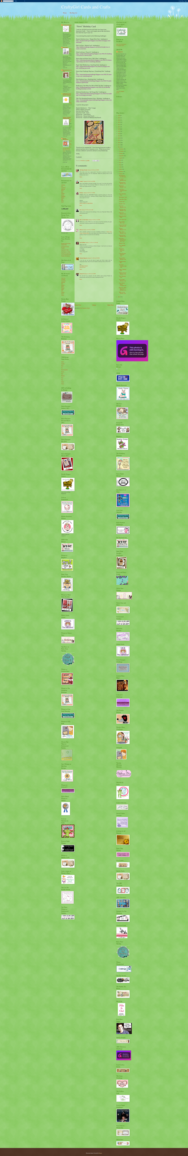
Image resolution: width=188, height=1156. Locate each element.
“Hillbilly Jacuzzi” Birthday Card (122, 273)
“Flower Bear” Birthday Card (122, 280)
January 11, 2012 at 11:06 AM (92, 242)
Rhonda (62, 375)
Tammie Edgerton (84, 258)
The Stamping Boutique (66, 254)
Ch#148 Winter (70, 74)
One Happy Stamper (84, 266)
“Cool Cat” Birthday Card (122, 206)
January (121, 173)
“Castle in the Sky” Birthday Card (123, 225)
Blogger (100, 1153)
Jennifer (63, 363)
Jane (62, 192)
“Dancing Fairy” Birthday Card (122, 235)
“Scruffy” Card (122, 203)
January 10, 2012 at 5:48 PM (89, 229)
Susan (62, 381)
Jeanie (62, 361)
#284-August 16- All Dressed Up (70, 100)
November (121, 151)
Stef (62, 379)
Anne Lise (63, 278)
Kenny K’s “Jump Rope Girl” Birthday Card (122, 289)
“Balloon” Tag (122, 243)
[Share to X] (96, 160)
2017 (119, 135)
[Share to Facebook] (97, 160)
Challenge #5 (70, 121)
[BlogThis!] (94, 160)
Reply (81, 177)
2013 (119, 144)
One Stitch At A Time (65, 252)
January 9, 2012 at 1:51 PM (94, 219)
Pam (62, 373)
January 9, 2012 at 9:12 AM (87, 209)
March (120, 169)
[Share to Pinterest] (98, 160)
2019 (119, 131)
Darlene (81, 192)
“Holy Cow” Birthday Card (122, 213)
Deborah (63, 189)
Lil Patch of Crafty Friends (65, 247)
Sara (62, 377)
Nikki (62, 289)
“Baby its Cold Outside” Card (122, 292)
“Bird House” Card (123, 197)
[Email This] (93, 160)
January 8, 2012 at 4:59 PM (89, 181)
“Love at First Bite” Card (121, 222)
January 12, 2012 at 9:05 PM (94, 258)
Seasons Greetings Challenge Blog (67, 118)
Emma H (82, 273)
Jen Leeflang (82, 242)
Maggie (62, 197)
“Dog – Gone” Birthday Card (122, 232)
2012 (119, 147)
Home (65, 13)
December (121, 149)
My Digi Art (73, 13)
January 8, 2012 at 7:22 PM (89, 192)
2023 (119, 122)
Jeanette (63, 193)
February (121, 171)
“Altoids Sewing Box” (122, 262)
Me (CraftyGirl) (64, 369)
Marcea (81, 229)
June (120, 162)
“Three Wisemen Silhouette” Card (122, 255)
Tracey (62, 295)
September (121, 155)
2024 (119, 120)
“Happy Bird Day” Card (122, 216)
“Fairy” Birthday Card (122, 194)
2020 (119, 129)
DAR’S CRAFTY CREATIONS (86, 203)
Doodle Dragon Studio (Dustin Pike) (66, 244)
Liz (62, 367)
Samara (62, 292)
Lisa (80, 210)
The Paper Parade (83, 170)
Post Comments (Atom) (85, 308)
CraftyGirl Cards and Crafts (85, 7)
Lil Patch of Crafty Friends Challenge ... (67, 95)
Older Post (110, 305)
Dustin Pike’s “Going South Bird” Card (122, 240)
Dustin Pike (65, 47)
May (120, 164)
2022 (119, 124)
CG (62, 186)
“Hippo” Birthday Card (122, 270)
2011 (119, 297)
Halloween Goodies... (70, 50)
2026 (119, 115)
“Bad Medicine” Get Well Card (122, 176)
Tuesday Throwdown (65, 139)
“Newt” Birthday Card (122, 276)
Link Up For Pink (65, 250)
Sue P (62, 202)
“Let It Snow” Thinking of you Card (123, 190)
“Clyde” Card (121, 201)
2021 (119, 126)
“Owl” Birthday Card (122, 246)
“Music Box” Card (122, 199)
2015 (119, 140)
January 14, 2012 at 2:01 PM (90, 273)
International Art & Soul (67, 70)
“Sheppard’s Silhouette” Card (122, 250)
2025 (119, 117)
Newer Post (78, 305)
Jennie (62, 195)
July (120, 160)
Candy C (81, 181)
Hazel (62, 190)
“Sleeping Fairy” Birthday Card (122, 183)
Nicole (62, 371)
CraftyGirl (63, 187)
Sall (62, 199)
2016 (119, 138)
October (121, 153)
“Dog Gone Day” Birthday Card (122, 210)
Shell (62, 200)
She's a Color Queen (84, 219)
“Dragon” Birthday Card (122, 229)
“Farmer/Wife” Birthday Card (122, 258)
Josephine (63, 196)
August (120, 158)
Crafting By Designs (67, 25)
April (120, 167)
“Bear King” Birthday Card (122, 186)
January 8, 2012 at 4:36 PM (93, 170)
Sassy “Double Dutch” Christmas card (122, 284)
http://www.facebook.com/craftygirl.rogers (121, 44)
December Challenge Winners (70, 29)
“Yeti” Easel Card (122, 219)
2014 (119, 142)
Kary (62, 365)
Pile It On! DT (82, 267)
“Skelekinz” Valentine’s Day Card (122, 266)
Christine (63, 185)
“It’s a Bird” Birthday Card (122, 179)
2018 (119, 133)
